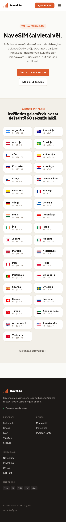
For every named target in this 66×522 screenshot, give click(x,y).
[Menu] (59, 5)
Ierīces (6, 427)
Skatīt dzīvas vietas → (33, 72)
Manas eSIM (42, 422)
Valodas (7, 437)
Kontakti (7, 472)
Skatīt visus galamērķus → (33, 350)
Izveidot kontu (43, 432)
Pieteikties (41, 427)
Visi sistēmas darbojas (16, 408)
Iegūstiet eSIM (44, 5)
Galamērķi (8, 422)
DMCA (6, 467)
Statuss (7, 442)
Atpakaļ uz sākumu (33, 81)
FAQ (5, 432)
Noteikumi (8, 457)
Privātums (8, 462)
